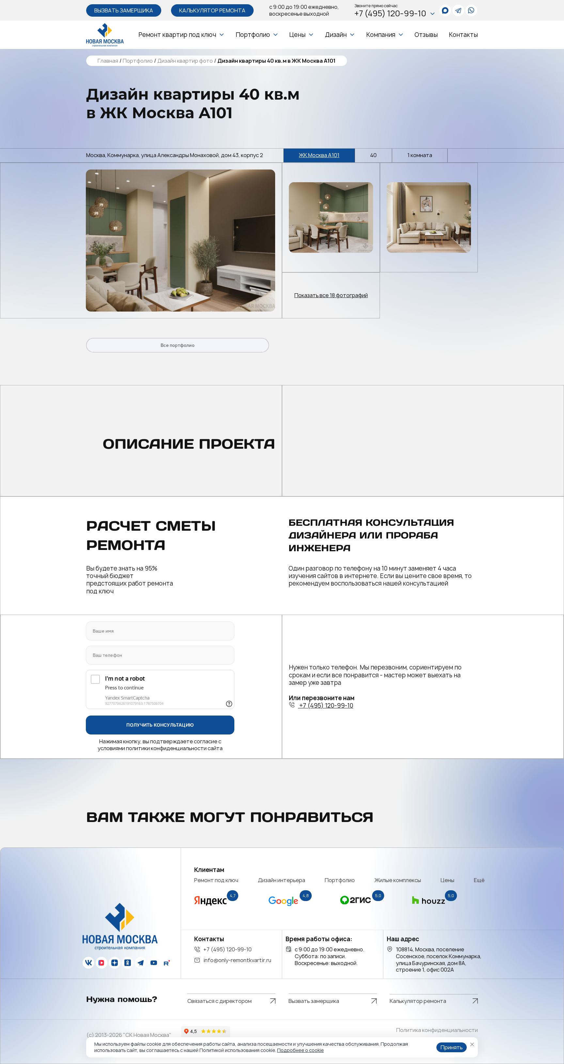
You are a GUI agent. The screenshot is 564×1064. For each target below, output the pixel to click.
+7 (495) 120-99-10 (390, 13)
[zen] (114, 963)
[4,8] (283, 907)
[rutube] (167, 963)
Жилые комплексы (398, 880)
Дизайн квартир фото (185, 60)
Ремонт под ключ (216, 880)
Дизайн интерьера (281, 880)
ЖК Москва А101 (319, 155)
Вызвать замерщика (123, 10)
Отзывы (426, 35)
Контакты (463, 35)
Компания (380, 35)
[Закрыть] (472, 1044)
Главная (108, 60)
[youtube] (154, 963)
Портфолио (253, 35)
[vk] (88, 963)
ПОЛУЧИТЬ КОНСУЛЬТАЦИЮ (160, 725)
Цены (297, 35)
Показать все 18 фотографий (331, 295)
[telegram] (458, 10)
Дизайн (336, 35)
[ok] (127, 963)
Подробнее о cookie (300, 1050)
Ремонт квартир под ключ (177, 35)
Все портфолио (178, 345)
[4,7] (210, 907)
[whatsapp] (445, 10)
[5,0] (355, 907)
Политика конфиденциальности (437, 1030)
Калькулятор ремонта (212, 10)
